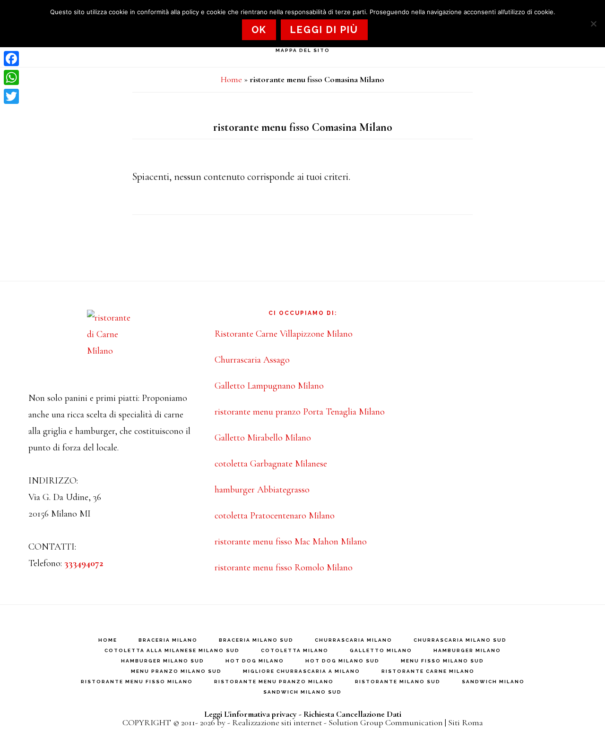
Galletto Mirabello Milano (263, 437)
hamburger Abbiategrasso (262, 489)
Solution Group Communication (385, 722)
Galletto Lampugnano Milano (269, 385)
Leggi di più (324, 29)
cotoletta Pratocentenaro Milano (275, 515)
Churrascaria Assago (252, 359)
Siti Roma (465, 722)
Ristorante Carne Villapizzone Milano (284, 333)
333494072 (83, 563)
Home (231, 79)
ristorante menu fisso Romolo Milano (284, 567)
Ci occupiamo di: (302, 313)
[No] (593, 23)
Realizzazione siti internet (277, 722)
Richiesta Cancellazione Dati (352, 714)
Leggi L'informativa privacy (250, 714)
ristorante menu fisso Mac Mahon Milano (291, 541)
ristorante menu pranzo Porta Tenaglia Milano (300, 411)
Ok (259, 29)
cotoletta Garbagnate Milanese (271, 463)
